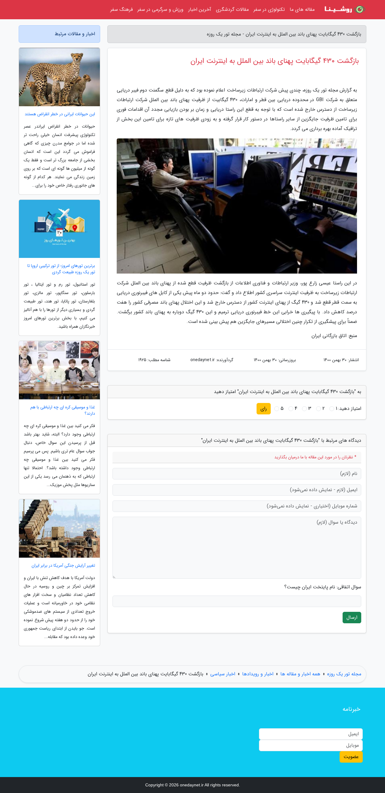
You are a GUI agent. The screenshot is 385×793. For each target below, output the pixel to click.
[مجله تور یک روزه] (344, 9)
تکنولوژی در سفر (269, 9)
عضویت (351, 756)
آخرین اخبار (199, 9)
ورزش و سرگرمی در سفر (160, 9)
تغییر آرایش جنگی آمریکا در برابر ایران (63, 565)
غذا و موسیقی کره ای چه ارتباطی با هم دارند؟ (62, 410)
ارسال (351, 617)
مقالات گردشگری (232, 9)
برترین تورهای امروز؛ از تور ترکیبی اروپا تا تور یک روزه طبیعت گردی (61, 269)
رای (263, 408)
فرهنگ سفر (121, 9)
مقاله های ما (302, 9)
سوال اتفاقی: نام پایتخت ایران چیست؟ (322, 587)
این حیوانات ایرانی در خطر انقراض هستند (60, 114)
